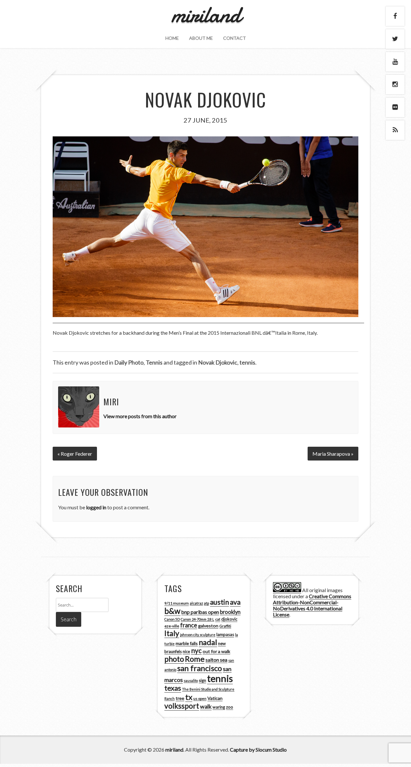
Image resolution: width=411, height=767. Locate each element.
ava (235, 602)
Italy (171, 633)
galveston (208, 625)
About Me (201, 38)
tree (180, 698)
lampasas (225, 634)
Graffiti (225, 626)
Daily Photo (129, 362)
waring (219, 707)
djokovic (229, 619)
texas (172, 688)
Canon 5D (172, 619)
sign (202, 680)
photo (174, 658)
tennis (247, 362)
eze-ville (171, 626)
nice (186, 651)
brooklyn (230, 612)
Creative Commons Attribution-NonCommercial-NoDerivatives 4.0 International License (312, 605)
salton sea (216, 660)
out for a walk (216, 651)
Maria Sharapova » (333, 454)
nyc (196, 650)
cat (217, 619)
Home (172, 38)
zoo (229, 707)
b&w (172, 611)
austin (219, 602)
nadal (208, 642)
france (188, 625)
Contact (234, 38)
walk (206, 706)
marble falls (187, 643)
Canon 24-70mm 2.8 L (197, 619)
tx (188, 697)
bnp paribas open (200, 612)
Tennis (154, 362)
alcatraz (196, 603)
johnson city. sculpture (197, 635)
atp (206, 603)
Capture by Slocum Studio (258, 749)
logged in (96, 507)
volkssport (181, 706)
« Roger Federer (74, 454)
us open (199, 698)
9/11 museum (176, 603)
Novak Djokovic (217, 362)
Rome (195, 658)
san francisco (199, 668)
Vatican (215, 698)
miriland (174, 749)
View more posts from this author (140, 416)
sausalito (191, 680)
